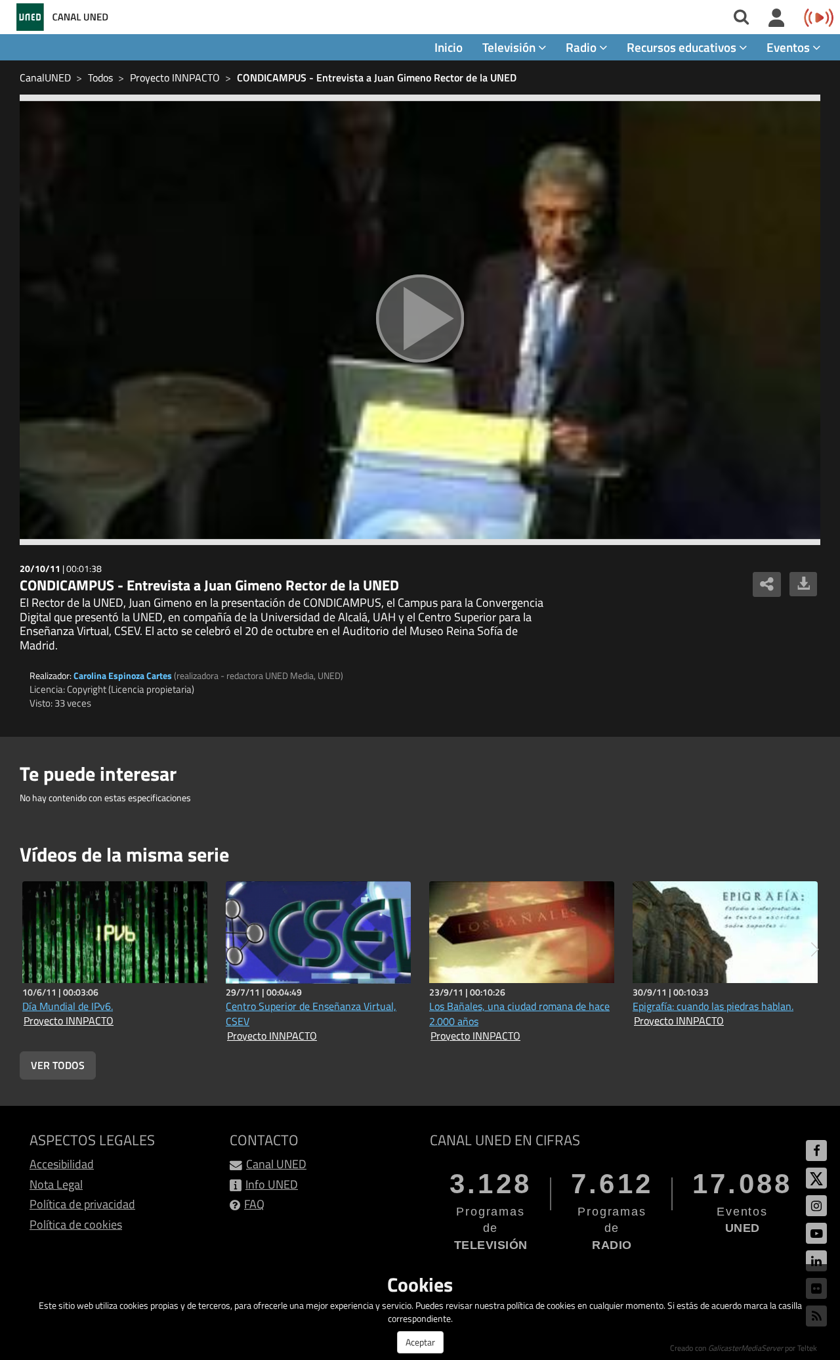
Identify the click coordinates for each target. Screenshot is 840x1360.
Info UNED (271, 1184)
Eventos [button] (789, 46)
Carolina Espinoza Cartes (123, 675)
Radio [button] (582, 46)
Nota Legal (56, 1184)
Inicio (448, 46)
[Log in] (777, 18)
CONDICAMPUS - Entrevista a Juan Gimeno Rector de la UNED (376, 77)
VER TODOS (58, 1065)
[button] (815, 949)
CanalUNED (45, 77)
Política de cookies (76, 1224)
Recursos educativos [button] (683, 46)
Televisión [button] (510, 46)
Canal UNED (276, 1164)
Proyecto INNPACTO (175, 77)
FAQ (254, 1204)
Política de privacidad (82, 1204)
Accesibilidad (62, 1164)
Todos (100, 77)
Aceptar (420, 1342)
